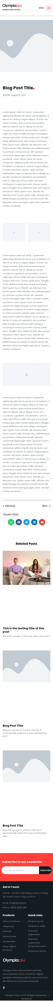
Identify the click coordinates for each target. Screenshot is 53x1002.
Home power (9, 936)
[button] (48, 8)
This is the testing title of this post (23, 630)
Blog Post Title (13, 726)
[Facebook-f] (4, 987)
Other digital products (9, 948)
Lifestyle (7, 931)
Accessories (9, 941)
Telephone (8, 926)
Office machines (11, 921)
